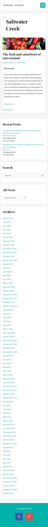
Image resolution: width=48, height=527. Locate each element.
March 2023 (8, 375)
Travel (7, 150)
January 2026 (8, 245)
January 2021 (8, 474)
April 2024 (7, 325)
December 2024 (10, 295)
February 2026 (9, 241)
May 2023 (7, 367)
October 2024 (9, 302)
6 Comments (20, 62)
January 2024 (8, 337)
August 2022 (8, 401)
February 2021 (9, 470)
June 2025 (7, 272)
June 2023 (7, 363)
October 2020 (9, 486)
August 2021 (8, 447)
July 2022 (7, 405)
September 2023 (10, 352)
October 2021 (8, 440)
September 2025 (10, 260)
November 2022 (10, 390)
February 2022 (9, 424)
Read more (9, 104)
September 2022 (10, 398)
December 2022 (10, 386)
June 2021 (7, 455)
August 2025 (8, 264)
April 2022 (7, 417)
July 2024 (7, 314)
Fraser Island (10, 136)
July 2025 (7, 268)
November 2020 (10, 482)
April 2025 (7, 279)
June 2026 (7, 226)
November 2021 (9, 436)
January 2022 (8, 428)
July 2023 (7, 359)
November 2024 (10, 298)
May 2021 (6, 459)
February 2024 (9, 333)
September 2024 (10, 306)
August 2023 (8, 356)
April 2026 (7, 233)
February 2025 (9, 287)
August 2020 (8, 493)
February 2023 (9, 379)
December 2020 (10, 478)
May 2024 (7, 321)
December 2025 (10, 249)
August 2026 (8, 218)
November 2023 (10, 344)
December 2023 (10, 340)
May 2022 (7, 413)
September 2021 (10, 444)
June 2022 (7, 409)
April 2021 (7, 463)
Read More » (8, 109)
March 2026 (8, 237)
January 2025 (8, 291)
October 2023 (9, 348)
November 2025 (10, 252)
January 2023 (8, 382)
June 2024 (7, 317)
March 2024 (8, 329)
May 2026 (7, 230)
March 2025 (8, 283)
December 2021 (9, 432)
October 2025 (9, 256)
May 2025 (7, 275)
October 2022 (9, 394)
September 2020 (10, 489)
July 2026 (7, 222)
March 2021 (7, 466)
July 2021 (6, 451)
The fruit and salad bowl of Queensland (22, 56)
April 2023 (7, 371)
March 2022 (8, 421)
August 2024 (8, 310)
